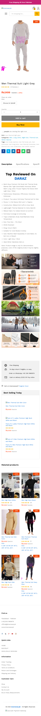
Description (6, 164)
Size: (3, 99)
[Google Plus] (9, 634)
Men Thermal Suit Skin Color (9, 538)
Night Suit (25, 137)
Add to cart (20, 118)
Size (2, 543)
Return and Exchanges (8, 670)
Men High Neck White (8, 500)
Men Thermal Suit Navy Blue (29, 583)
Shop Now (20, 2)
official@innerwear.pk (8, 624)
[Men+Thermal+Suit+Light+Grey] (8, 151)
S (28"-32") (5, 545)
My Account (5, 690)
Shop (3, 684)
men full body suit (25, 142)
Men (10, 137)
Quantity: (4, 109)
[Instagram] (16, 634)
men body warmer (12, 142)
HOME (3, 645)
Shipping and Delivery (8, 673)
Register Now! (24, 386)
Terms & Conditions (8, 667)
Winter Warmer (6, 140)
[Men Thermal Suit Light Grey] (3, 151)
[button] (8, 497)
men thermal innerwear (27, 144)
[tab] (7, 165)
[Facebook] (2, 634)
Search (37, 14)
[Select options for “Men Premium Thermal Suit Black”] (28, 533)
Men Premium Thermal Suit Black (29, 538)
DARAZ (20, 178)
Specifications (22, 164)
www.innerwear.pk (7, 627)
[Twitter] (5, 634)
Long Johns (17, 137)
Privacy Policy (6, 665)
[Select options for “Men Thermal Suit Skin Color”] (8, 533)
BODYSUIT (4, 648)
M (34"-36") (13, 545)
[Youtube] (12, 634)
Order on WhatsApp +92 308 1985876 (22, 373)
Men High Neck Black (28, 500)
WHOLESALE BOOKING (9, 651)
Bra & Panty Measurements (10, 692)
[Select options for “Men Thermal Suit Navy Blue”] (28, 579)
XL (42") (10, 548)
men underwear (15, 146)
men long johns (14, 144)
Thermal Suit (33, 137)
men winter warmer (28, 146)
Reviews (14, 87)
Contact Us (5, 687)
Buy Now (20, 125)
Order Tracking (6, 662)
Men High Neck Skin (8, 582)
